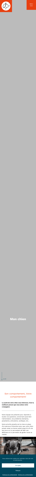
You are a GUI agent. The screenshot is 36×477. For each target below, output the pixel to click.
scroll (4, 379)
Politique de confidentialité (9, 475)
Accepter (18, 465)
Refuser (18, 470)
